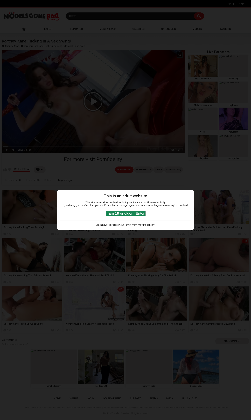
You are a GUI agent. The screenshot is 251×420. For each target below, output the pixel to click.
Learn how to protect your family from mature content (125, 224)
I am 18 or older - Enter (125, 213)
